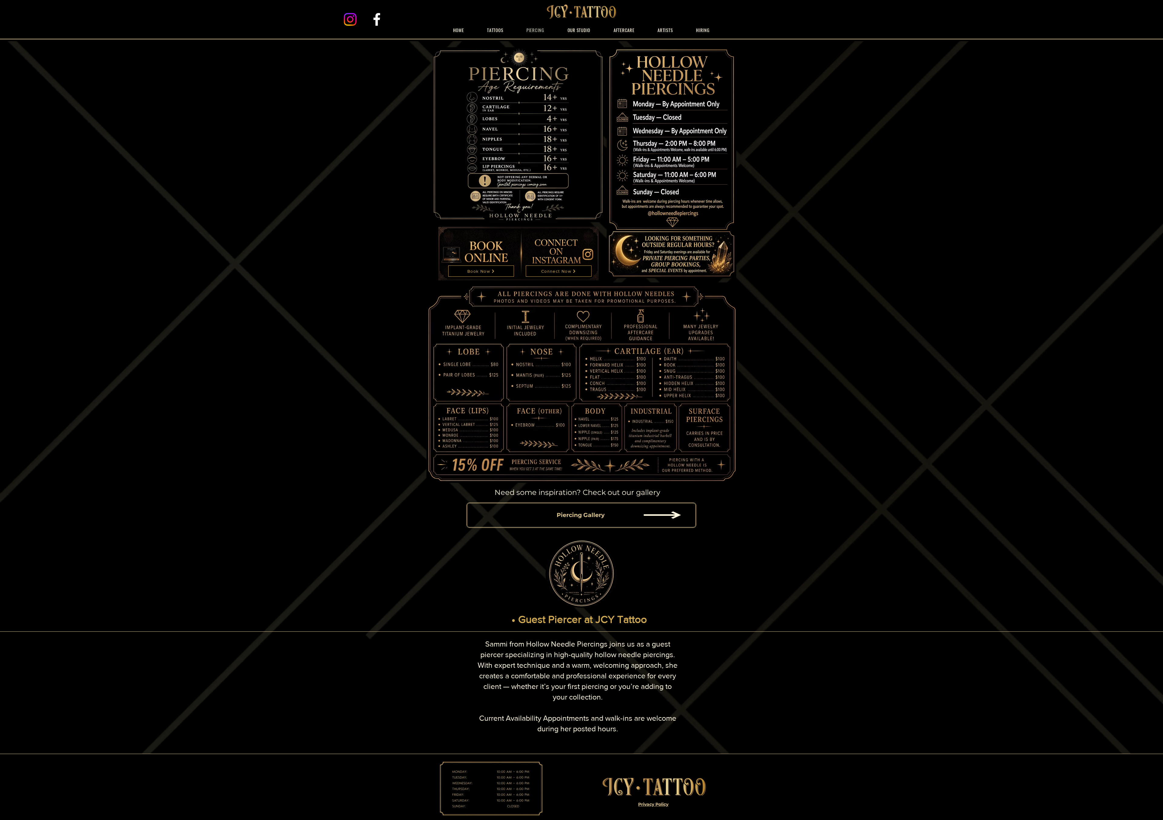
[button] (665, 30)
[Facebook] (376, 19)
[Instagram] (350, 19)
